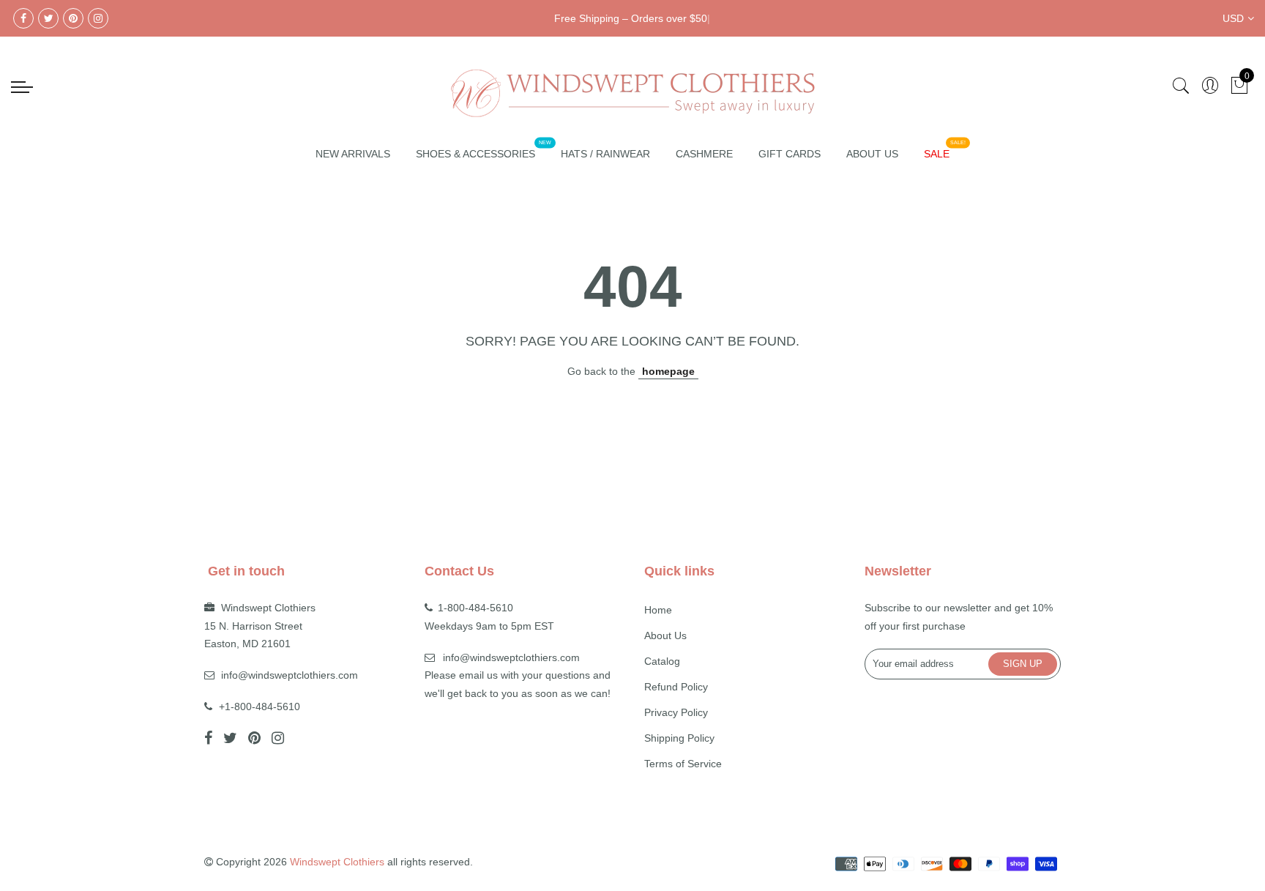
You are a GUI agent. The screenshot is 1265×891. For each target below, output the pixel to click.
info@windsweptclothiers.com (289, 675)
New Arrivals (353, 154)
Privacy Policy (676, 712)
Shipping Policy (679, 738)
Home (658, 610)
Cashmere (704, 154)
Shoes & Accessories (475, 154)
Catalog (662, 661)
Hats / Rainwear (605, 154)
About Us (872, 154)
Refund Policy (676, 687)
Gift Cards (789, 154)
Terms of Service (683, 763)
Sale (936, 154)
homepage (668, 371)
